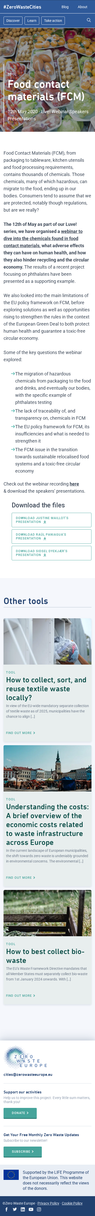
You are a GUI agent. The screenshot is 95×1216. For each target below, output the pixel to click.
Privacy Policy (48, 1203)
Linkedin (23, 1209)
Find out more (19, 733)
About (82, 7)
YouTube (31, 1209)
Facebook (7, 1209)
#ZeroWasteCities (22, 7)
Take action (53, 21)
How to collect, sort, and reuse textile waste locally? (46, 688)
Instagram (39, 1209)
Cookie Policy (72, 1203)
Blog (65, 7)
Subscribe (21, 1151)
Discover (13, 21)
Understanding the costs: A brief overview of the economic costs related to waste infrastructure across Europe (47, 824)
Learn (31, 21)
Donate (18, 1113)
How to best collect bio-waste (45, 956)
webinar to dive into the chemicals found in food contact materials (43, 238)
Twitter (15, 1209)
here (74, 484)
